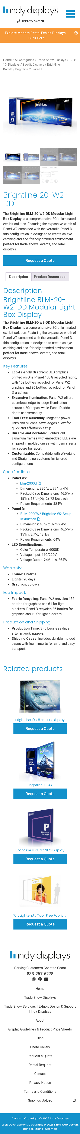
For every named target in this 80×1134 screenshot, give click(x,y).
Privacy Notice (40, 1083)
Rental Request (40, 1065)
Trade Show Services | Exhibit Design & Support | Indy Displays (40, 1009)
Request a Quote (40, 260)
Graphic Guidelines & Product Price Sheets (40, 1029)
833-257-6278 (33, 21)
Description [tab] (18, 277)
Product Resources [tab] (49, 277)
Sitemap (51, 1129)
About (40, 1020)
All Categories (24, 60)
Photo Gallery (40, 1047)
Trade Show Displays (51, 60)
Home (7, 60)
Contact (40, 1074)
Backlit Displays (33, 64)
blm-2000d (28, 483)
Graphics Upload (40, 1100)
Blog (40, 1038)
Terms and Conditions (40, 1092)
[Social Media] (34, 979)
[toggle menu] (70, 14)
